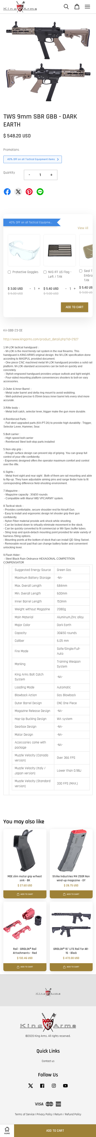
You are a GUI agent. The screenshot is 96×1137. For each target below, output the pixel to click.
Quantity (9, 172)
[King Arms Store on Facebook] (42, 1088)
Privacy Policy (44, 1114)
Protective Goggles (25, 272)
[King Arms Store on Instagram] (54, 1088)
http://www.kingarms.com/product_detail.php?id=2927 (40, 339)
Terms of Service (25, 1114)
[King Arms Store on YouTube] (65, 1088)
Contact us (48, 1061)
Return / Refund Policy (67, 1114)
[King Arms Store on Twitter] (30, 1088)
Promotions (11, 150)
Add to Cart (74, 307)
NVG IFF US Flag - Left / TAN (59, 274)
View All (83, 228)
